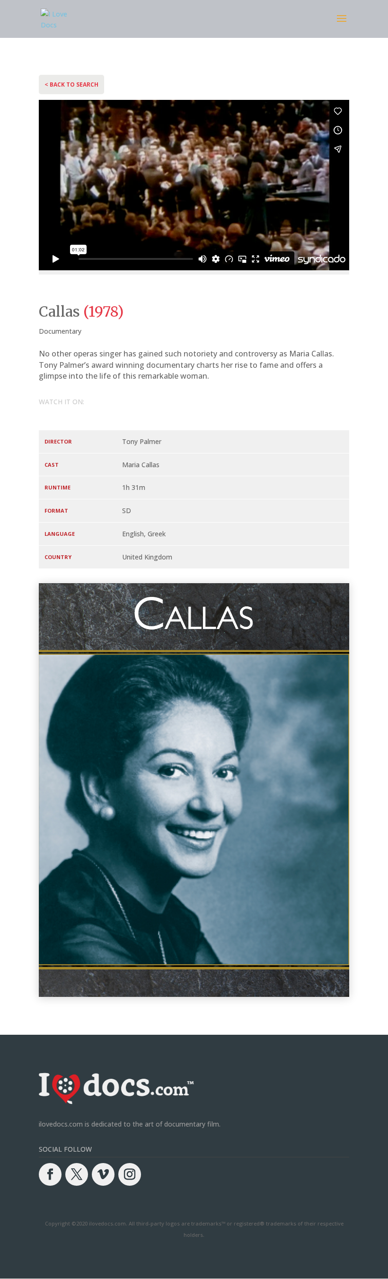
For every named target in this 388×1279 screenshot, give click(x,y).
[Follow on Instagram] (129, 1174)
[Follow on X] (76, 1174)
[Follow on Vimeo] (103, 1174)
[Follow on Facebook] (50, 1174)
